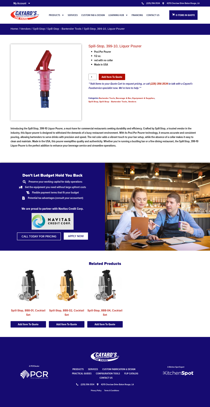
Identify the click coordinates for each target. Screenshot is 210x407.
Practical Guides (82, 373)
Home (14, 28)
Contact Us (152, 15)
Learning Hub (116, 15)
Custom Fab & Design (93, 15)
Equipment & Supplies (143, 98)
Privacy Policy (96, 390)
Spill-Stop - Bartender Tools (64, 28)
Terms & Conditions (111, 390)
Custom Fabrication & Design (118, 369)
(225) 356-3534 (159, 84)
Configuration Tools (108, 373)
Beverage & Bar (123, 98)
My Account (19, 3)
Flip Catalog (131, 373)
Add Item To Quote (112, 77)
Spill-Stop (39, 28)
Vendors (25, 28)
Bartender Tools (107, 98)
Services (73, 15)
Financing (137, 15)
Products (54, 15)
